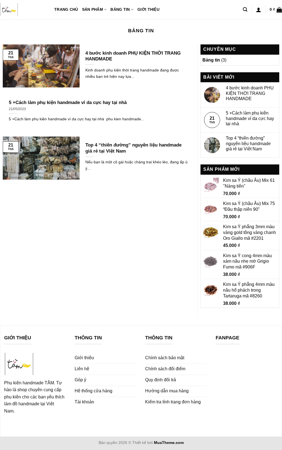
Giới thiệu (148, 9)
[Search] (245, 9)
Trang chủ (66, 9)
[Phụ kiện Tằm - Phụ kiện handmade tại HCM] (23, 9)
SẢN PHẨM (92, 9)
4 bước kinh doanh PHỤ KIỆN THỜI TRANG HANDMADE (133, 56)
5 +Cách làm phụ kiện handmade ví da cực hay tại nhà (68, 102)
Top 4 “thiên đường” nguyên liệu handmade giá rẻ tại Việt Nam (133, 148)
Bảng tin (120, 9)
